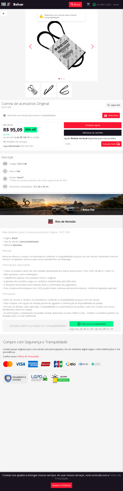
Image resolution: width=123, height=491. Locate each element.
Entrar (116, 4)
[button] (4, 13)
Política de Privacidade (28, 356)
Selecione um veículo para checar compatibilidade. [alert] (60, 16)
